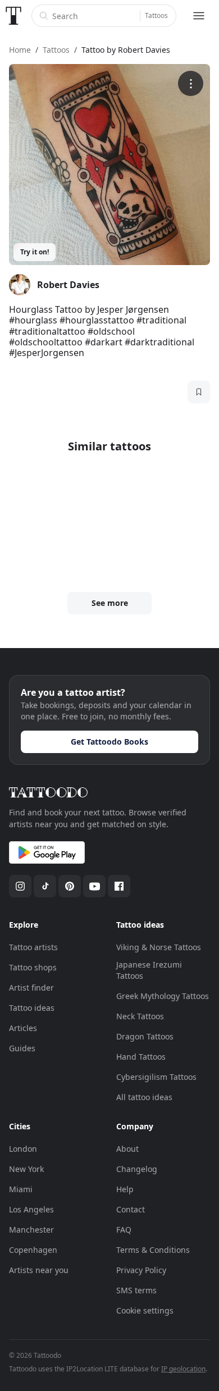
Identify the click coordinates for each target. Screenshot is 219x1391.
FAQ (123, 1229)
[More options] (190, 83)
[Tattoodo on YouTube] (94, 886)
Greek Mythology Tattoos (162, 996)
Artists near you (39, 1270)
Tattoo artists (33, 947)
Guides (22, 1048)
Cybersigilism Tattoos (156, 1076)
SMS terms (136, 1290)
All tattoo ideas (144, 1097)
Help (125, 1189)
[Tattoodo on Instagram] (20, 886)
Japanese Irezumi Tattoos (149, 970)
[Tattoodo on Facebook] (119, 886)
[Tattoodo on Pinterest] (69, 886)
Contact (130, 1209)
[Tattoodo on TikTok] (45, 886)
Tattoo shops (33, 967)
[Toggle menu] (199, 15)
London (23, 1148)
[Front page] (13, 15)
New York (26, 1169)
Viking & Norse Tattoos (158, 947)
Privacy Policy (141, 1270)
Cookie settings (145, 1310)
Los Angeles (31, 1209)
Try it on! (34, 252)
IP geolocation (183, 1369)
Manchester (31, 1229)
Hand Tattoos (141, 1056)
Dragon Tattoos (145, 1036)
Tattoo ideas (31, 1007)
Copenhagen (33, 1249)
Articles (23, 1028)
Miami (21, 1189)
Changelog (136, 1169)
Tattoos (156, 15)
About (127, 1148)
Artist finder (31, 987)
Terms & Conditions (153, 1249)
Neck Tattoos (140, 1016)
